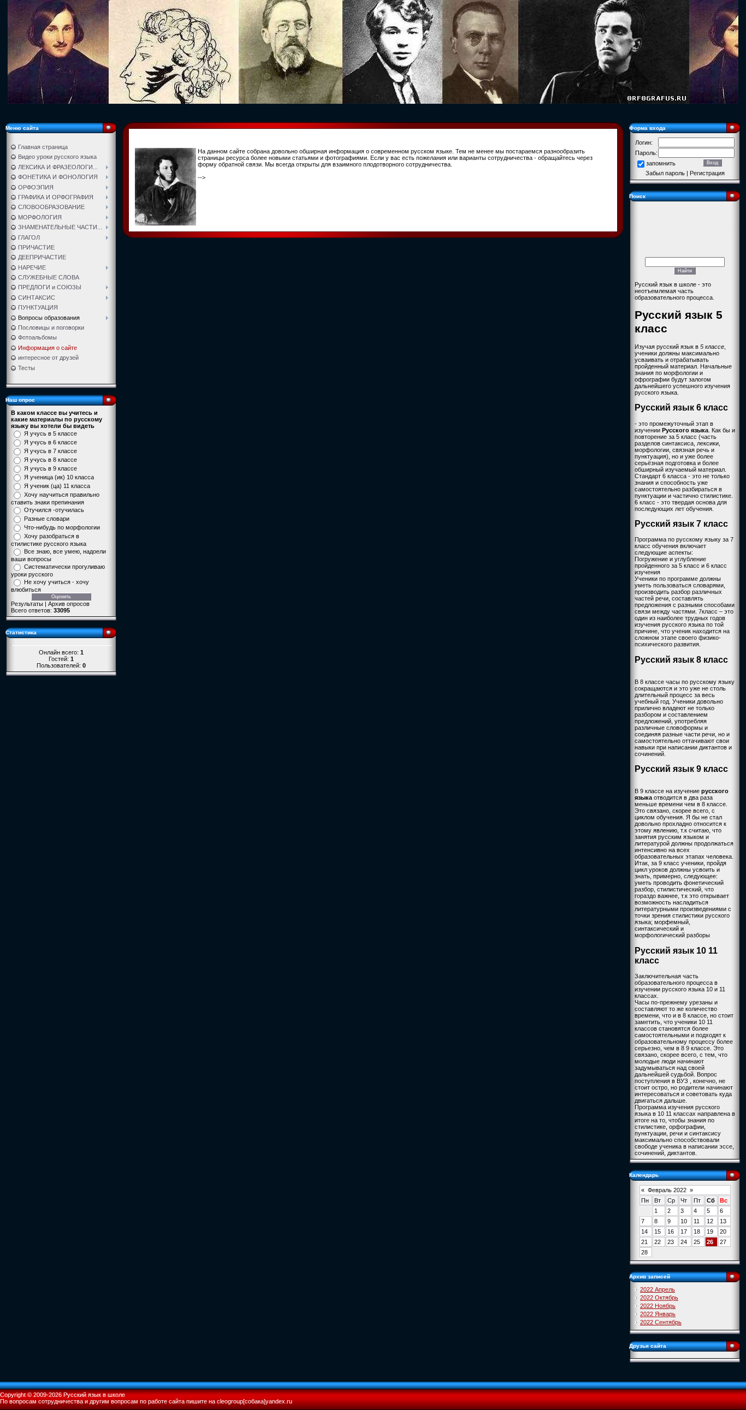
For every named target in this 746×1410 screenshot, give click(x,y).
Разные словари (46, 518)
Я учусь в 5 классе (50, 433)
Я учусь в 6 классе (50, 442)
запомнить (661, 163)
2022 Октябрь (659, 1297)
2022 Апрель (657, 1289)
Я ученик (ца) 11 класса (57, 486)
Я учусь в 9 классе (50, 468)
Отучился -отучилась (54, 510)
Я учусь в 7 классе (50, 451)
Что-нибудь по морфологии (62, 527)
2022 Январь (658, 1314)
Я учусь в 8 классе (50, 459)
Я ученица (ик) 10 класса (59, 477)
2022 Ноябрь (658, 1305)
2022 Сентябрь (661, 1322)
